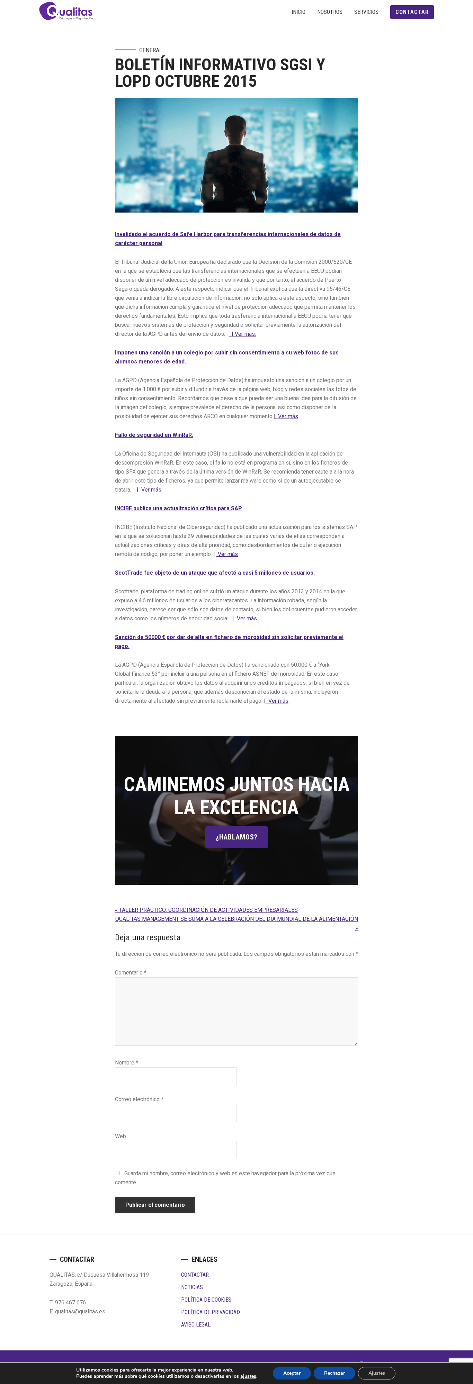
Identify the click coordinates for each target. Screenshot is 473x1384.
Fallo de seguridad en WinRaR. (154, 435)
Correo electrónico (139, 1099)
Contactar (195, 1274)
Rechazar (334, 1373)
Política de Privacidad (210, 1312)
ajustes (248, 1376)
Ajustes (376, 1373)
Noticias (192, 1287)
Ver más (286, 416)
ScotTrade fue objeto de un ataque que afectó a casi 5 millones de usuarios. (215, 572)
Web (120, 1136)
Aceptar (292, 1373)
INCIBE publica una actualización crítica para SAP (178, 508)
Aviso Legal (196, 1324)
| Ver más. (242, 334)
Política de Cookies (206, 1299)
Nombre (126, 1062)
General (150, 50)
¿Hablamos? (237, 837)
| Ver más (148, 489)
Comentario (130, 972)
